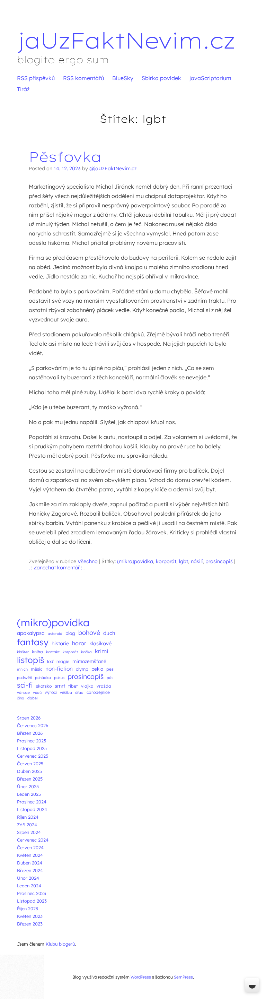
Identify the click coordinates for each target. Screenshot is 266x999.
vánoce (23, 692)
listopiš (30, 660)
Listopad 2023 (32, 901)
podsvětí (24, 677)
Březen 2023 (30, 924)
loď (50, 661)
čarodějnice (98, 692)
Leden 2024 (29, 885)
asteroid (55, 633)
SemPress (183, 977)
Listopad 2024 (32, 809)
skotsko (44, 686)
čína (20, 698)
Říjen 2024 (27, 817)
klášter (23, 651)
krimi (101, 651)
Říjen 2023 (27, 908)
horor (79, 643)
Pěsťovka (65, 156)
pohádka (43, 677)
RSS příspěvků (36, 78)
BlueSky (122, 78)
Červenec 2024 (32, 840)
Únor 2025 (28, 786)
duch (109, 633)
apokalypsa (31, 633)
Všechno (88, 561)
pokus (59, 677)
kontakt (53, 651)
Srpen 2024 (29, 832)
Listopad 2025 (32, 748)
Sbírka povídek (161, 78)
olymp (82, 669)
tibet (73, 686)
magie (62, 661)
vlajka (87, 686)
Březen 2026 (30, 733)
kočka (86, 651)
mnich (22, 669)
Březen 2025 (30, 779)
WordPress (141, 977)
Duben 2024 (29, 862)
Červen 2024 (30, 847)
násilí (197, 561)
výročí (51, 692)
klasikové (100, 643)
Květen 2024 (30, 855)
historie (60, 643)
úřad (79, 692)
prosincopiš (219, 561)
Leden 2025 (29, 794)
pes (110, 669)
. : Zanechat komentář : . (57, 568)
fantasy (32, 642)
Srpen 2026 (29, 718)
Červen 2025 (30, 763)
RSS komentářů (83, 78)
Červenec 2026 (32, 725)
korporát (166, 561)
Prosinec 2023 (31, 893)
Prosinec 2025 (31, 740)
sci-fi (25, 685)
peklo (97, 669)
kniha (37, 651)
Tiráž (23, 89)
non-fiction (59, 668)
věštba (66, 692)
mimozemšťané (89, 661)
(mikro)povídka (135, 561)
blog (70, 633)
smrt (60, 685)
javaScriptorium (210, 78)
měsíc (36, 669)
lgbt (183, 561)
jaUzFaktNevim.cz (126, 40)
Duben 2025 (29, 771)
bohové (89, 633)
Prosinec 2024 (31, 801)
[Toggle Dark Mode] (252, 985)
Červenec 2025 (32, 756)
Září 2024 (27, 824)
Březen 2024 (30, 870)
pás (110, 677)
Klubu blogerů (60, 944)
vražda (104, 686)
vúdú (37, 692)
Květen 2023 (30, 916)
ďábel (32, 698)
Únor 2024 (28, 878)
